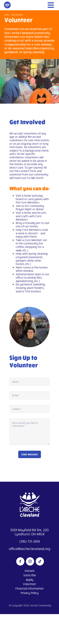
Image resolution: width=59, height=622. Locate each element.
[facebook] (20, 561)
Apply (29, 579)
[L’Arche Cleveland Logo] (29, 489)
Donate (29, 570)
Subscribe (29, 575)
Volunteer (29, 584)
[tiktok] (40, 561)
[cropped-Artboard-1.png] (7, 3)
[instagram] (30, 561)
